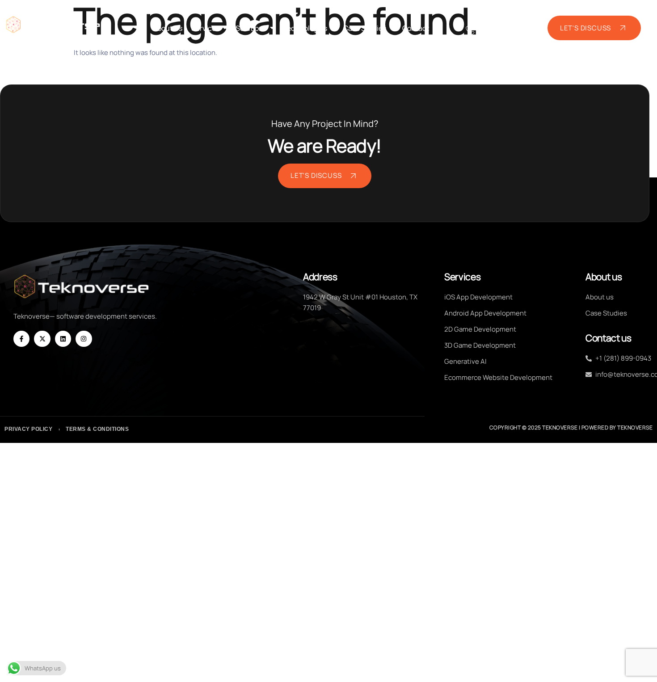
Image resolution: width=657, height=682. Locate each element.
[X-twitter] (42, 339)
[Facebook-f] (21, 339)
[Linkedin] (63, 339)
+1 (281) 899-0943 (500, 29)
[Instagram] (84, 339)
